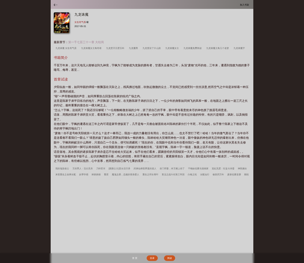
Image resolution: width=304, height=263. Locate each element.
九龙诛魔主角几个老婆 (218, 48)
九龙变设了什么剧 (152, 48)
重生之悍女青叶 (150, 174)
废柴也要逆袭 (234, 174)
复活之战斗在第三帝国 (173, 174)
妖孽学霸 (83, 174)
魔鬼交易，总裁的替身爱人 (125, 174)
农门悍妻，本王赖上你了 (172, 168)
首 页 (134, 258)
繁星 (106, 174)
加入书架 (245, 5)
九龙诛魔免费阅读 (193, 48)
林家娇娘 (96, 174)
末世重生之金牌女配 (65, 174)
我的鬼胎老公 (62, 168)
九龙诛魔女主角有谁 (92, 48)
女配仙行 (204, 174)
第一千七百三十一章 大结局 (86, 42)
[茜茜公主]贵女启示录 (119, 168)
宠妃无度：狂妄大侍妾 (223, 168)
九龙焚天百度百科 (116, 48)
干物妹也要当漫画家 (198, 168)
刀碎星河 (100, 168)
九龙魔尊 (134, 48)
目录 (152, 258)
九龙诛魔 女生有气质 (66, 48)
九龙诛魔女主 (172, 48)
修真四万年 (218, 174)
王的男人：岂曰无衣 (82, 168)
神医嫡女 (242, 168)
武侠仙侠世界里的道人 (145, 168)
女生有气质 (80, 22)
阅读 (169, 258)
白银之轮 (192, 174)
